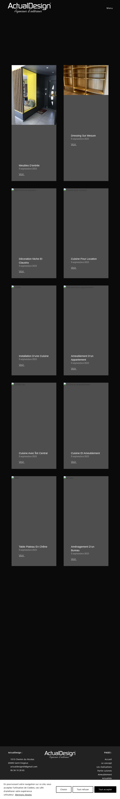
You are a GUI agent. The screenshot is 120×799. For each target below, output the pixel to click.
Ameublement (105, 774)
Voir (22, 174)
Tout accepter (105, 789)
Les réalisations (104, 766)
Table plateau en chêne (33, 546)
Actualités (107, 778)
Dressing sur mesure (83, 135)
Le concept (106, 763)
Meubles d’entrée (29, 165)
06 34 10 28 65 (17, 770)
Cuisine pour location (84, 258)
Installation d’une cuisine (34, 356)
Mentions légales (23, 794)
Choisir (63, 789)
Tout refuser (83, 789)
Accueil (108, 759)
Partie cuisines (104, 770)
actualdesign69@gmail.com (23, 766)
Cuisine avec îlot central (33, 453)
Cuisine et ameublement (85, 453)
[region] (60, 789)
